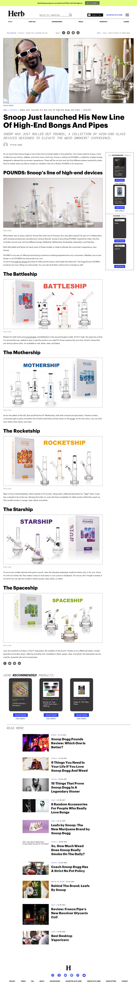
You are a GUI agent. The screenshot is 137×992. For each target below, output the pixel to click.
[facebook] (63, 33)
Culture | (54, 842)
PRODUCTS (103, 21)
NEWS (10, 21)
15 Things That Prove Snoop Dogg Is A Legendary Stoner (67, 787)
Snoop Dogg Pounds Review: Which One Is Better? (68, 743)
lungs (72, 418)
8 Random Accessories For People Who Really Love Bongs (69, 808)
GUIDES (126, 21)
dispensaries (55, 981)
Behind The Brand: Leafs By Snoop (70, 888)
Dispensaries (57, 21)
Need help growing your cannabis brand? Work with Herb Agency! (60, 3)
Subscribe (96, 15)
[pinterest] (73, 33)
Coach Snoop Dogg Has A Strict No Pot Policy (69, 869)
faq (32, 981)
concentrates (30, 337)
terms (23, 981)
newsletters (111, 981)
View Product (119, 183)
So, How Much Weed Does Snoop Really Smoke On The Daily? (68, 850)
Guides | (54, 735)
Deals (81, 21)
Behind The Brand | (58, 881)
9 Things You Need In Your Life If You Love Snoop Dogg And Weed (69, 766)
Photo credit (8, 105)
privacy (12, 981)
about (41, 981)
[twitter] (68, 33)
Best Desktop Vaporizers (61, 938)
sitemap (125, 981)
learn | (54, 800)
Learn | (54, 905)
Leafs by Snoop (20, 262)
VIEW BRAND (119, 241)
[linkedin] (78, 33)
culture (13, 110)
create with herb (93, 981)
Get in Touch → (92, 3)
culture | (54, 758)
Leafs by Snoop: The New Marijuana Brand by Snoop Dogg (70, 829)
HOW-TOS (32, 21)
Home (5, 110)
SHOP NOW (119, 180)
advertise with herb (114, 15)
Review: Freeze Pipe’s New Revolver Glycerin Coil (69, 913)
